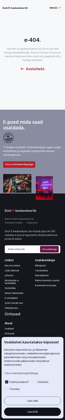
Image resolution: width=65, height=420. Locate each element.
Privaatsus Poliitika (14, 223)
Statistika (10, 288)
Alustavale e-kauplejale (12, 281)
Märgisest (40, 265)
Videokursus (11, 308)
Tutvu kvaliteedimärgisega (19, 164)
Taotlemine (41, 270)
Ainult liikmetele (14, 293)
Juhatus (9, 275)
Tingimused (32, 223)
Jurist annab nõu (14, 303)
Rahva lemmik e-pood (47, 280)
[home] (15, 8)
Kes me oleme (12, 265)
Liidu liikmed (12, 270)
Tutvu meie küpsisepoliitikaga (21, 373)
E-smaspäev (11, 298)
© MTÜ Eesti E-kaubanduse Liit (19, 219)
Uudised (9, 328)
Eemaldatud (41, 275)
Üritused (12, 314)
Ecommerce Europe (45, 285)
